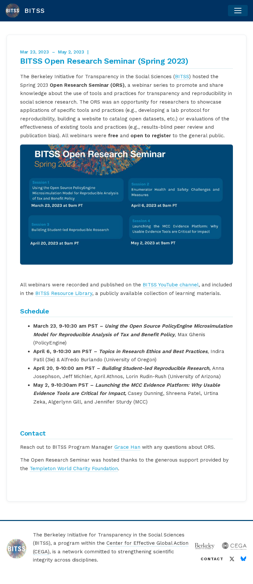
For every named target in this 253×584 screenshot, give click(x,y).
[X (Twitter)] (232, 559)
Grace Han (127, 447)
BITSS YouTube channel (171, 285)
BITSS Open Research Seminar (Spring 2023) (104, 61)
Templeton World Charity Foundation (74, 468)
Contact (212, 559)
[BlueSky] (243, 559)
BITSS (182, 77)
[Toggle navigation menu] (238, 10)
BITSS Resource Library (63, 293)
